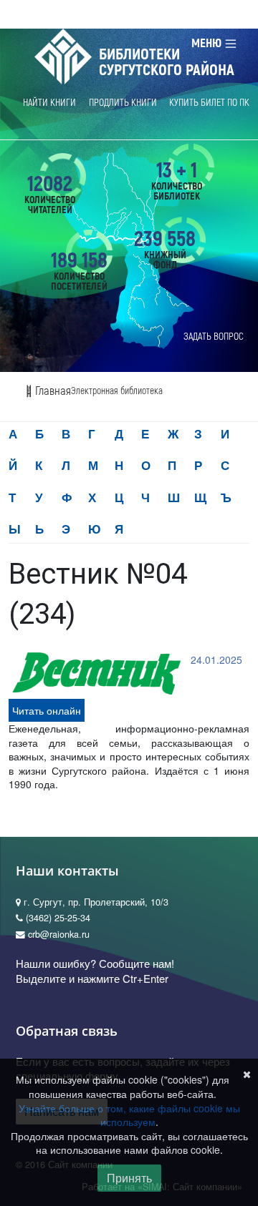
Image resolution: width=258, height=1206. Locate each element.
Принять (129, 1178)
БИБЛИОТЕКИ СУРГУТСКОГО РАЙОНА (166, 62)
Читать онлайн (46, 710)
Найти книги (49, 103)
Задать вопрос (213, 336)
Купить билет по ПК (209, 103)
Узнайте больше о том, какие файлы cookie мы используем (129, 1115)
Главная (51, 390)
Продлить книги (123, 103)
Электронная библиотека (117, 391)
